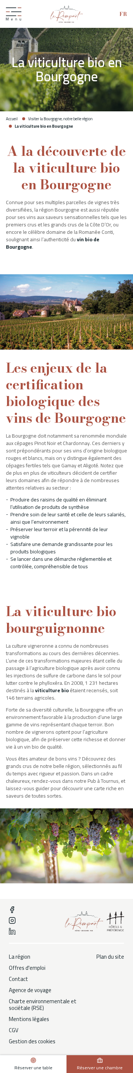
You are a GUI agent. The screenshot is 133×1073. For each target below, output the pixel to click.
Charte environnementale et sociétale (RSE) (42, 1004)
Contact (18, 979)
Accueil (12, 118)
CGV (13, 1030)
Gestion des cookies (32, 1041)
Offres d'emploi (27, 968)
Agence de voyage (30, 990)
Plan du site (110, 956)
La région (19, 956)
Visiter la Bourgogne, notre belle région (60, 118)
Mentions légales (29, 1019)
